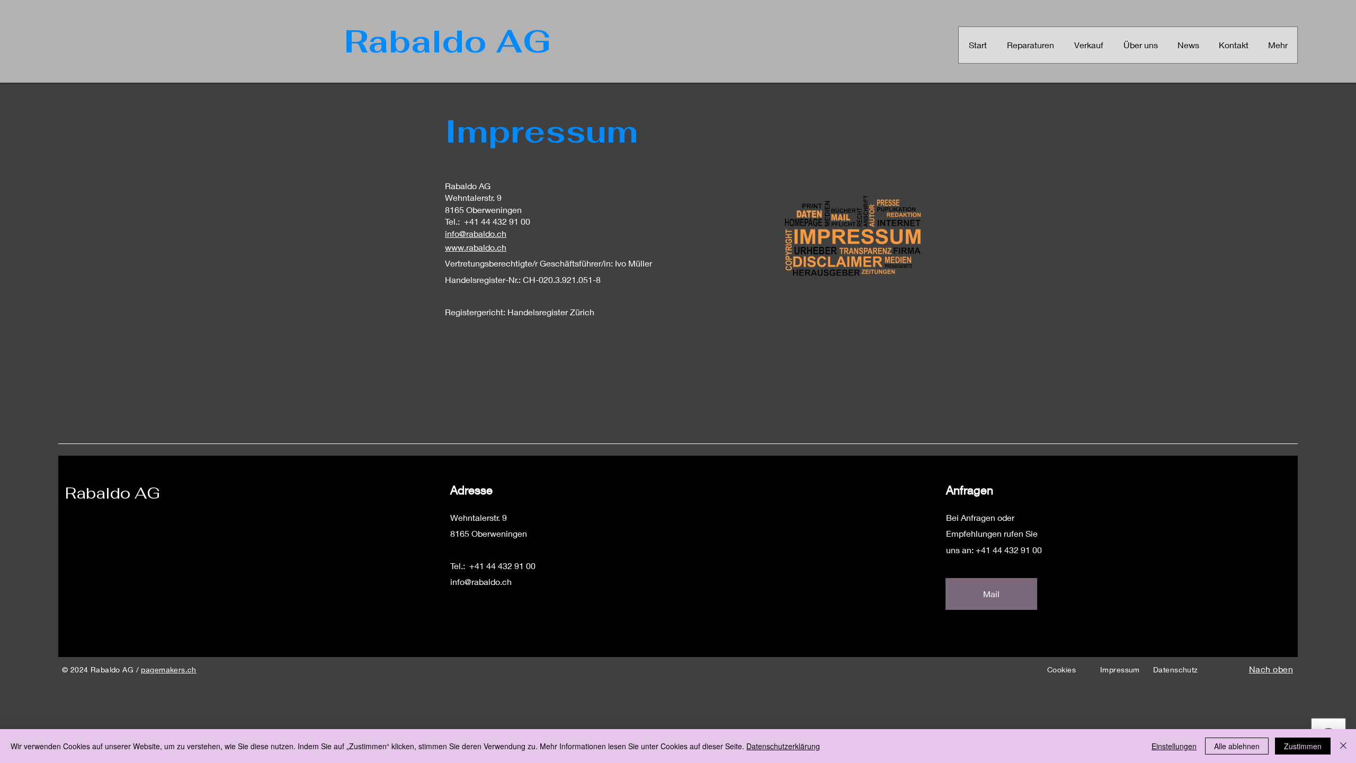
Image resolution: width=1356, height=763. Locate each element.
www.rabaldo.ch (475, 247)
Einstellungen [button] (1174, 746)
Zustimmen (1303, 746)
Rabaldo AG (112, 493)
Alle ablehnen (1237, 746)
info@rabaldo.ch (475, 233)
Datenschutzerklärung (783, 746)
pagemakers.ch (168, 669)
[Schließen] (1343, 746)
